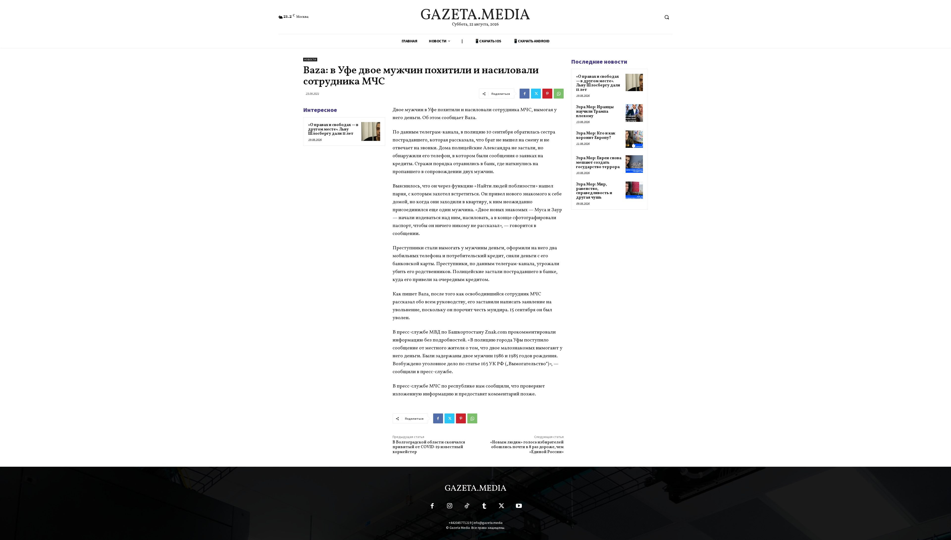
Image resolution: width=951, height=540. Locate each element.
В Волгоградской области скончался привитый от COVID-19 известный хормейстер (429, 447)
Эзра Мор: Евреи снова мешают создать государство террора (598, 162)
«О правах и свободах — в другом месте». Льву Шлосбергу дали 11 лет (333, 129)
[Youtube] (518, 506)
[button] (667, 17)
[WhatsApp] (559, 94)
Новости (310, 59)
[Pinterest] (547, 94)
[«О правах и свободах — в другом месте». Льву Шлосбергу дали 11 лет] (370, 131)
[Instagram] (449, 506)
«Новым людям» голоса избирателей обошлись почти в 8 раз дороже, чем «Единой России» (527, 447)
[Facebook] (524, 94)
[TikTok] (466, 506)
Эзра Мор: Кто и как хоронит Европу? (595, 136)
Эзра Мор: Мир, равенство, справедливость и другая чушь (594, 191)
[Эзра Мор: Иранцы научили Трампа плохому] (634, 113)
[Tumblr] (484, 506)
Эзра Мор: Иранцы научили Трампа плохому (595, 111)
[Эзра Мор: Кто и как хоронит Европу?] (634, 139)
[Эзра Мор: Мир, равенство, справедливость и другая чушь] (634, 190)
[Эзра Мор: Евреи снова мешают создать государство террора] (634, 164)
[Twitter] (536, 94)
